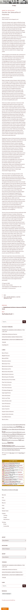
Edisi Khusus (22, 429)
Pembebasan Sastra (6, 385)
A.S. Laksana (4, 424)
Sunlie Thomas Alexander (15, 448)
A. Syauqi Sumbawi (9, 424)
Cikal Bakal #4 (5, 345)
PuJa (13, 10)
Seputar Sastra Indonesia (8, 411)
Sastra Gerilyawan (6, 395)
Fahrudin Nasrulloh (8, 432)
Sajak (19, 440)
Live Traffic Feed (13, 460)
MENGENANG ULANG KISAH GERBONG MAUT (12, 339)
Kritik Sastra (5, 434)
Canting (19, 427)
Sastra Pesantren (6, 406)
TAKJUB (4, 342)
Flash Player (21, 452)
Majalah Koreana (6, 355)
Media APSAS (5, 358)
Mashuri (5, 435)
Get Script (9, 485)
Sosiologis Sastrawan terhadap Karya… (9, 463)
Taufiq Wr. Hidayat (11, 449)
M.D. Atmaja (10, 434)
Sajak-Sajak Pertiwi (6, 392)
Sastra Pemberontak (6, 400)
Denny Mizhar (9, 429)
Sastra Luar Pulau (6, 398)
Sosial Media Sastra (6, 416)
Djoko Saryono (15, 429)
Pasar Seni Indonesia (7, 382)
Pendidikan (17, 435)
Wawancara (17, 449)
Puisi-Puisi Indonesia (7, 387)
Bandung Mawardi (19, 424)
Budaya (11, 427)
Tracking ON (17, 485)
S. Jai (11, 440)
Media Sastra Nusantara (7, 371)
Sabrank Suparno (15, 440)
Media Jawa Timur (6, 363)
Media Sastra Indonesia (7, 366)
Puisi (10, 438)
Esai (5, 295)
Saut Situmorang (18, 446)
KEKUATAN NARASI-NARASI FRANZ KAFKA (12, 337)
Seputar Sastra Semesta (7, 414)
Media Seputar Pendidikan (8, 377)
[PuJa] (5, 524)
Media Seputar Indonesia (7, 374)
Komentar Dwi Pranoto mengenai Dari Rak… (12, 484)
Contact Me (6, 526)
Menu (14, 5)
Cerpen (4, 429)
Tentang (4, 522)
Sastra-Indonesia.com (13, 2)
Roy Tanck (12, 452)
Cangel (14, 426)
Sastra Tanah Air (6, 408)
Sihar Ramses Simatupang (6, 448)
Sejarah (23, 446)
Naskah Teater (5, 510)
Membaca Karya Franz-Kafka (8, 379)
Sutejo (5, 449)
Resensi (4, 440)
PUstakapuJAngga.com (7, 390)
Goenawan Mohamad (16, 432)
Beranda (4, 494)
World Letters (5, 419)
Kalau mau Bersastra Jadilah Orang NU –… (12, 479)
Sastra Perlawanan (6, 403)
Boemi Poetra (5, 353)
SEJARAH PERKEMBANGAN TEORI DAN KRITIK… (12, 466)
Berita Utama (6, 426)
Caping (23, 426)
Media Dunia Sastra (6, 361)
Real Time (12, 485)
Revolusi (8, 440)
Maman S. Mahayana (17, 434)
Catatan (4, 513)
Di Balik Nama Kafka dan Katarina (9, 334)
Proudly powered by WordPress (8, 600)
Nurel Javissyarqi (11, 435)
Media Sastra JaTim (6, 369)
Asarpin (14, 424)
